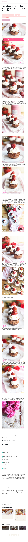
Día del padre (23, 16)
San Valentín (7, 17)
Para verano (4, 17)
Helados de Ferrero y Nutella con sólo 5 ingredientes (22, 527)
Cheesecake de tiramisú (6, 515)
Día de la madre (19, 16)
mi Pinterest (13, 101)
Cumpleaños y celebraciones (14, 16)
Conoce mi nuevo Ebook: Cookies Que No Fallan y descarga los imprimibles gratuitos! (19, 516)
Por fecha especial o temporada (6, 16)
